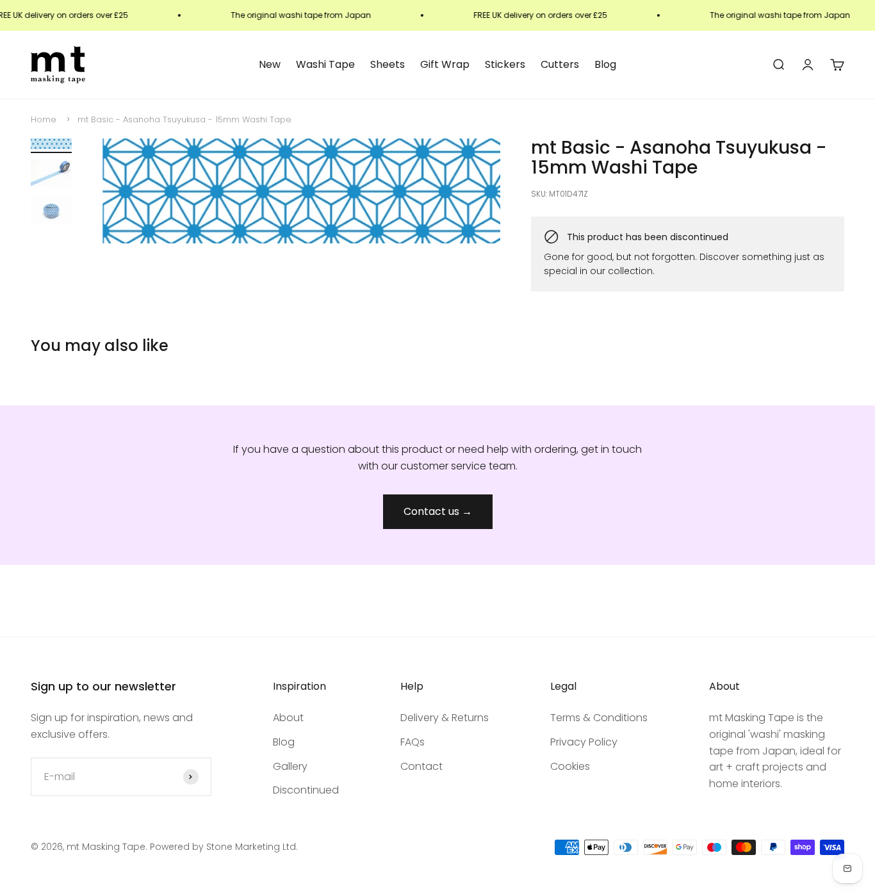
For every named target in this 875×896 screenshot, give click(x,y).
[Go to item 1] (51, 145)
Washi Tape (325, 64)
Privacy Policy (583, 742)
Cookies (570, 766)
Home (43, 119)
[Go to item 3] (51, 213)
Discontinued (306, 790)
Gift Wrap (445, 64)
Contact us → (438, 511)
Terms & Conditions (599, 717)
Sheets (387, 64)
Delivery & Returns (444, 717)
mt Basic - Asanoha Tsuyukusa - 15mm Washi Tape (184, 119)
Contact (421, 766)
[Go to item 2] (51, 175)
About (288, 717)
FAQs (412, 742)
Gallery (290, 766)
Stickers (505, 64)
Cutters (560, 64)
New (270, 64)
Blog (605, 64)
